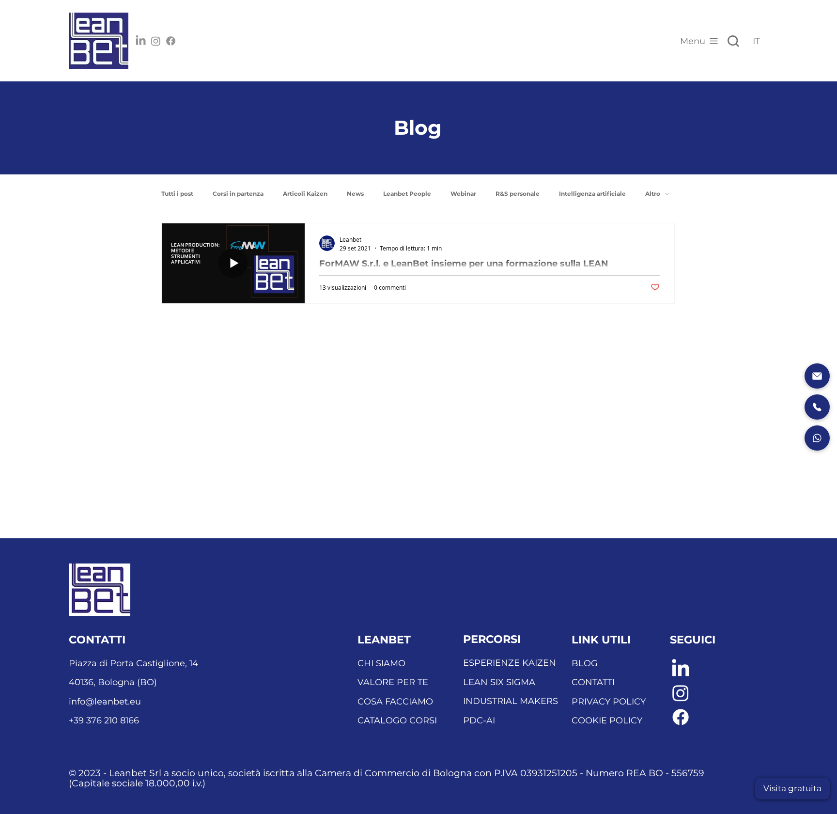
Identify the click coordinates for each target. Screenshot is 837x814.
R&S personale (518, 193)
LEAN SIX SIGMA (499, 682)
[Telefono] (817, 407)
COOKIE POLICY (607, 720)
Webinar (463, 193)
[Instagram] (156, 41)
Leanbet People (407, 193)
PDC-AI (479, 720)
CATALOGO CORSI (397, 720)
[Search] (733, 41)
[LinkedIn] (141, 41)
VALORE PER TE (392, 682)
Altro (652, 193)
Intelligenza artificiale (592, 193)
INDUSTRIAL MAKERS (510, 701)
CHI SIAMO (381, 663)
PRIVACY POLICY (609, 701)
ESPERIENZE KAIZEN (509, 662)
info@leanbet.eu (105, 701)
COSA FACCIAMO (395, 701)
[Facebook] (171, 41)
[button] (792, 788)
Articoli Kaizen (305, 193)
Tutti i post (177, 193)
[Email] (817, 376)
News (355, 193)
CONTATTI (593, 682)
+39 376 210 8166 (104, 720)
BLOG (585, 663)
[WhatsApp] (817, 438)
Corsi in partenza (238, 193)
